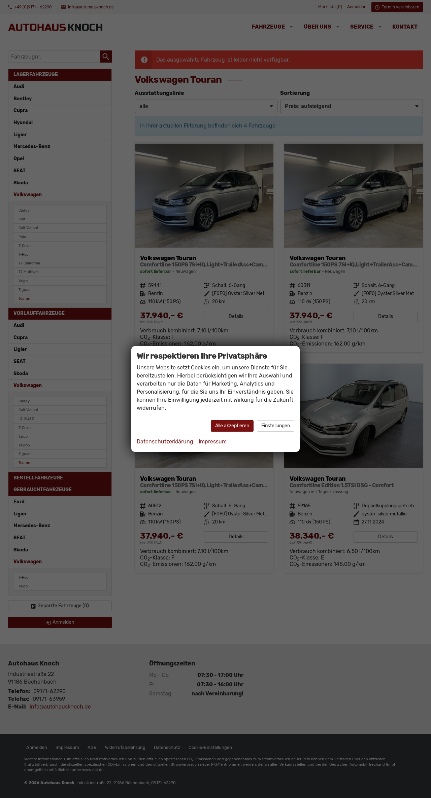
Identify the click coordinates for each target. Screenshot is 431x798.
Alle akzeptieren (232, 426)
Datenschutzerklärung (165, 441)
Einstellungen (275, 426)
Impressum (213, 441)
